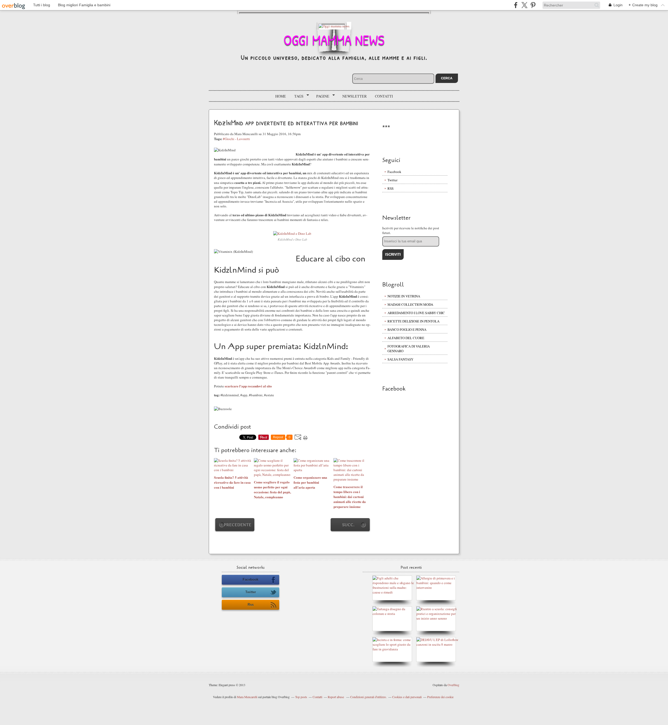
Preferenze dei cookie (440, 697)
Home (280, 96)
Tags (297, 96)
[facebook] (515, 5)
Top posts (301, 697)
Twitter (392, 180)
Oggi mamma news (334, 40)
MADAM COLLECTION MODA (410, 304)
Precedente (237, 524)
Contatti (384, 96)
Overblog (453, 685)
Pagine (321, 96)
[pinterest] (533, 5)
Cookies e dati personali (407, 697)
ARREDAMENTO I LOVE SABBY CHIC (416, 312)
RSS (390, 188)
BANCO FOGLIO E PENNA (406, 329)
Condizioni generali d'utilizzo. (368, 697)
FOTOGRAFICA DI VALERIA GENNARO (408, 348)
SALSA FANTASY (400, 359)
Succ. (348, 524)
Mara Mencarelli (247, 697)
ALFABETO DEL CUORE (405, 337)
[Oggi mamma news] (334, 25)
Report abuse (336, 697)
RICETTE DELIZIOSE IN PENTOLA (413, 321)
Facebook (394, 171)
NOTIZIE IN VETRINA (403, 296)
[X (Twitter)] (524, 5)
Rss (251, 605)
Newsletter (354, 96)
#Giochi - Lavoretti (236, 138)
